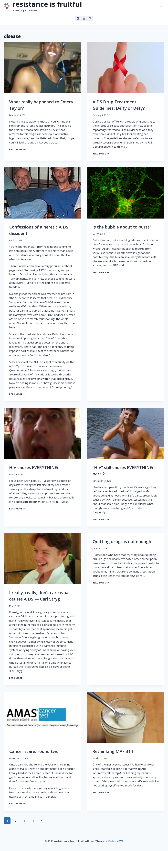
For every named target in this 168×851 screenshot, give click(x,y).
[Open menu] (161, 6)
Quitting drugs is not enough (122, 541)
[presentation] (42, 67)
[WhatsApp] (90, 18)
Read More (17, 149)
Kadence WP (115, 841)
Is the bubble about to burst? (122, 227)
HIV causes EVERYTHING (33, 467)
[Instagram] (84, 18)
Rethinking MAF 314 (113, 751)
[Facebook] (78, 18)
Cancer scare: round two (34, 751)
